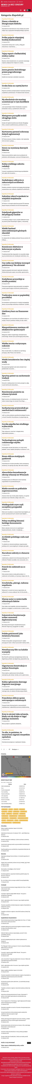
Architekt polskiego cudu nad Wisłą (15, 538)
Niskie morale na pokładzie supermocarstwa (14, 489)
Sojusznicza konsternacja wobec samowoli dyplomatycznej (13, 617)
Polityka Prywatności (17, 1077)
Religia (16, 820)
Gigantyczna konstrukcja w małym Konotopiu (14, 667)
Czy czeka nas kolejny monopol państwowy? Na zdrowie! (16, 264)
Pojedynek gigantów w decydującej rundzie (12, 213)
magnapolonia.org (13, 815)
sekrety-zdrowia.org (23, 820)
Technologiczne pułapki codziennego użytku (13, 441)
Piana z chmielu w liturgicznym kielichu (11, 22)
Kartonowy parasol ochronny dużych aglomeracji (15, 133)
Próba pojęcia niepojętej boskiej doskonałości (13, 38)
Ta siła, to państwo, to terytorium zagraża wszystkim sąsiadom (16, 734)
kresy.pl (16, 809)
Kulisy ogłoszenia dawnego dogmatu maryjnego (14, 683)
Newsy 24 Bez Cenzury (12, 5)
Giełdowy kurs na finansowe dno (15, 312)
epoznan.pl (22, 809)
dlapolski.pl (4, 19)
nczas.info (4, 811)
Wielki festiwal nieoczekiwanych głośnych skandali (14, 230)
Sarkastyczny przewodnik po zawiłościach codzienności (15, 409)
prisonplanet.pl (10, 820)
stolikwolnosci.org (16, 822)
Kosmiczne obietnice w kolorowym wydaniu (12, 248)
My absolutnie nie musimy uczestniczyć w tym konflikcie (15, 100)
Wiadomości (5, 809)
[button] (28, 1043)
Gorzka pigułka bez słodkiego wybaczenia (15, 425)
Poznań (10, 809)
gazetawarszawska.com (7, 822)
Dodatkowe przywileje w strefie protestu (13, 280)
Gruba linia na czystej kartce (15, 86)
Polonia (10, 811)
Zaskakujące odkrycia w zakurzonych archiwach (13, 181)
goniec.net (16, 813)
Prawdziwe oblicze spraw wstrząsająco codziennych (14, 699)
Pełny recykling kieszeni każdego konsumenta (13, 522)
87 (9, 749)
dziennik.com (23, 811)
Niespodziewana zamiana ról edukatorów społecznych (15, 328)
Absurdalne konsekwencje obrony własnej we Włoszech (15, 473)
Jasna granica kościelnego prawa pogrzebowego (14, 71)
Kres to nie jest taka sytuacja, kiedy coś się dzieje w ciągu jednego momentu (15, 716)
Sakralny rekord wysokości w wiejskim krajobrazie (15, 197)
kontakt (28, 1075)
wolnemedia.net (22, 815)
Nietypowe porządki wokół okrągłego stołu (14, 117)
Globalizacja (22, 813)
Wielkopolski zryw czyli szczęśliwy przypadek (12, 506)
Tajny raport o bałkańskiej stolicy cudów (14, 54)
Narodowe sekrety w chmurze (15, 553)
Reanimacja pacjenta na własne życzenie (13, 393)
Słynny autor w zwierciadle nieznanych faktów (14, 600)
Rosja (4, 813)
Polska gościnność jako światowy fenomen (12, 634)
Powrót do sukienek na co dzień (13, 568)
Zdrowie (4, 820)
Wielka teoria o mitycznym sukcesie (14, 344)
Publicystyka (11, 19)
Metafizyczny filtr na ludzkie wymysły (15, 651)
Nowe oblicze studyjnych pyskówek (13, 457)
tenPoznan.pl (5, 815)
